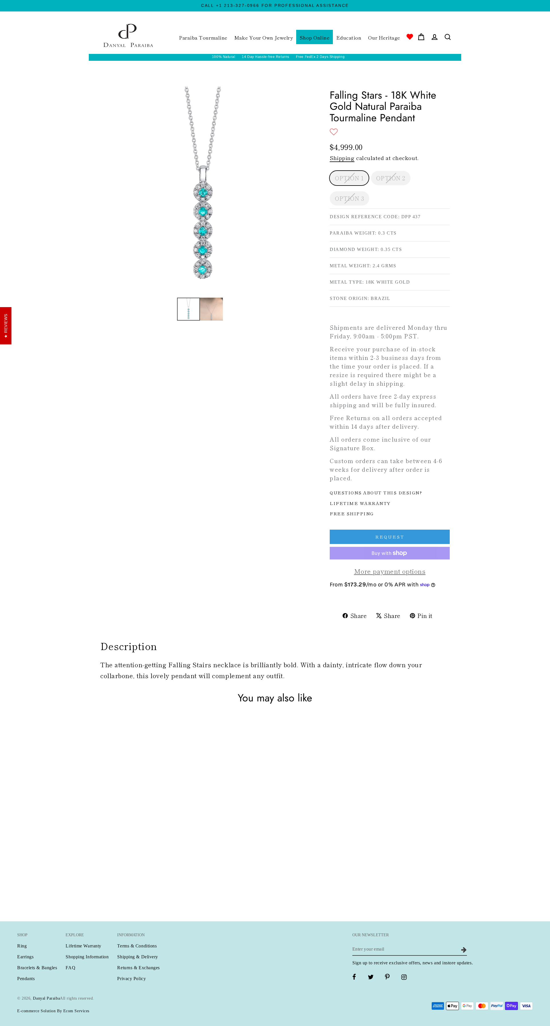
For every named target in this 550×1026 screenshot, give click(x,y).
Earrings (25, 956)
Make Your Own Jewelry (263, 37)
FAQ (70, 967)
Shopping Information (87, 956)
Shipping (342, 157)
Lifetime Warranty (83, 945)
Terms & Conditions (137, 945)
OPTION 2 (390, 178)
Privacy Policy (131, 978)
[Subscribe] (463, 949)
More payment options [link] (390, 571)
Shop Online (314, 37)
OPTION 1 (349, 178)
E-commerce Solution (36, 1011)
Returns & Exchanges (138, 967)
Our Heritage (384, 37)
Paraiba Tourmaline (203, 37)
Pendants (26, 978)
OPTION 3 (349, 198)
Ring (22, 945)
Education (348, 37)
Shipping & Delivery (137, 956)
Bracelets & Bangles (37, 967)
